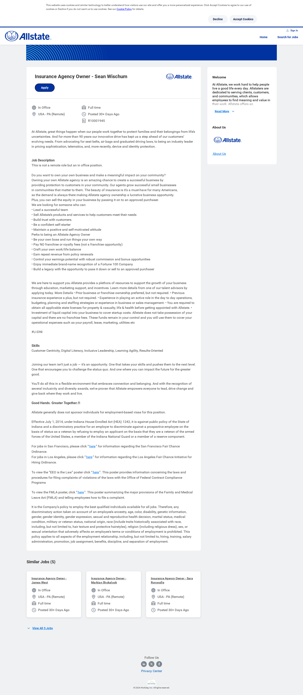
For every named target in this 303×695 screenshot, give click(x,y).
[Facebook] (159, 664)
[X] (151, 664)
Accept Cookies (243, 19)
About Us (219, 154)
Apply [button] (44, 87)
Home (264, 37)
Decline (218, 19)
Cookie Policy (124, 9)
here (92, 446)
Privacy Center (151, 671)
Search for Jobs (287, 37)
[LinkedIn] (144, 664)
